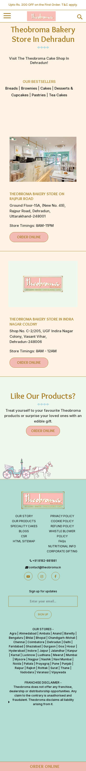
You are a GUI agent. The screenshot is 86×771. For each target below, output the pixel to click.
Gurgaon (49, 646)
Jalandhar (58, 650)
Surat (54, 668)
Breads (11, 88)
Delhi (67, 642)
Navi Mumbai (63, 659)
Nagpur (33, 659)
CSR (24, 536)
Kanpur (72, 650)
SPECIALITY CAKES (24, 526)
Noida (17, 663)
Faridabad (16, 646)
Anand (57, 633)
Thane (65, 668)
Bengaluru (16, 638)
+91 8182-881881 (44, 560)
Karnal (15, 655)
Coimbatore (35, 642)
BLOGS (24, 531)
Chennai (19, 642)
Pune (55, 663)
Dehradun (54, 642)
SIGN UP (43, 614)
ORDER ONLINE (29, 237)
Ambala (44, 633)
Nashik (46, 659)
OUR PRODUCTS (24, 521)
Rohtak (43, 668)
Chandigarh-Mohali (61, 638)
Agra (13, 633)
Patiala (28, 663)
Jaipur (43, 650)
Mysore (20, 659)
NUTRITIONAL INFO (62, 546)
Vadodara (27, 672)
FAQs (62, 541)
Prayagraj (42, 663)
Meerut (58, 655)
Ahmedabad (28, 633)
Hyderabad (17, 650)
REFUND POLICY (62, 526)
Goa (61, 646)
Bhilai (29, 638)
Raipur (19, 668)
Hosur (71, 646)
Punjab (66, 663)
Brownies (29, 88)
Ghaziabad (33, 646)
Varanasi (43, 672)
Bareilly (69, 633)
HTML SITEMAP (24, 541)
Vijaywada (58, 672)
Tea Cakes (57, 95)
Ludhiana (44, 655)
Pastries (39, 95)
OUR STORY (24, 516)
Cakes (45, 88)
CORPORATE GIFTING (62, 551)
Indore (32, 650)
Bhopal (41, 638)
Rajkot (31, 668)
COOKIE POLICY (62, 521)
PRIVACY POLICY (62, 516)
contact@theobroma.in (45, 567)
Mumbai (71, 655)
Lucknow (28, 655)
